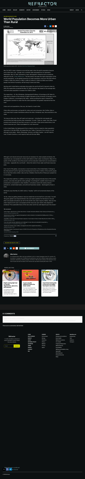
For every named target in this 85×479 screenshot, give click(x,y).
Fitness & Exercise (60, 354)
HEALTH (9, 10)
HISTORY (28, 10)
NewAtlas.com (73, 334)
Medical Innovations (60, 340)
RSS (29, 351)
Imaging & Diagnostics (61, 343)
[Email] (56, 26)
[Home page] (42, 4)
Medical (43, 343)
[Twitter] (48, 26)
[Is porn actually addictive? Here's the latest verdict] (30, 275)
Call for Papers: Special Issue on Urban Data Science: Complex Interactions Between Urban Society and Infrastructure (29, 211)
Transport (72, 341)
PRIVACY (30, 347)
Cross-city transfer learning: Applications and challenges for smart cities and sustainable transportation (25, 222)
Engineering (72, 336)
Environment (45, 336)
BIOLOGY (15, 10)
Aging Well (6, 271)
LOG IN (77, 10)
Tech (71, 338)
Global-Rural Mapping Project (28, 66)
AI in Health (58, 341)
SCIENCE (44, 334)
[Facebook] (45, 26)
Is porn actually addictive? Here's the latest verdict (29, 284)
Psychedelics (59, 347)
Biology (43, 338)
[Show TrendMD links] (56, 235)
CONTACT (30, 349)
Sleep (57, 356)
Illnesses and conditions (61, 336)
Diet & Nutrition (46, 271)
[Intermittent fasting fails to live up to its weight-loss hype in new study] (49, 275)
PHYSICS (43, 10)
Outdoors (72, 340)
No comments (30, 248)
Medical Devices (59, 345)
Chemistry (44, 340)
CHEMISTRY (22, 10)
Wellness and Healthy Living (10, 16)
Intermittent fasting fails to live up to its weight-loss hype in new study (50, 284)
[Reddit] (53, 26)
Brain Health (58, 338)
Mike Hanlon (13, 254)
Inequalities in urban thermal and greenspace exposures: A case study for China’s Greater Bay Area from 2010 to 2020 (29, 218)
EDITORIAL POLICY (32, 341)
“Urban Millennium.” (19, 76)
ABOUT (29, 340)
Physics (43, 345)
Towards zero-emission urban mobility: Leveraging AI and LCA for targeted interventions (22, 225)
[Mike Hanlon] (6, 256)
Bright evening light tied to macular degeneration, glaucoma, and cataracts (11, 285)
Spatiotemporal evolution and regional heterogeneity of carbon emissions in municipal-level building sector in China (28, 215)
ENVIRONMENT (36, 10)
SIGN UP (72, 10)
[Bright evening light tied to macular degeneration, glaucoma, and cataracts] (10, 275)
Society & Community (27, 271)
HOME (4, 10)
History (43, 341)
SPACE (48, 10)
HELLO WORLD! (31, 336)
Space (43, 347)
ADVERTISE (30, 343)
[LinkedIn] (50, 26)
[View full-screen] (55, 31)
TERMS (29, 345)
